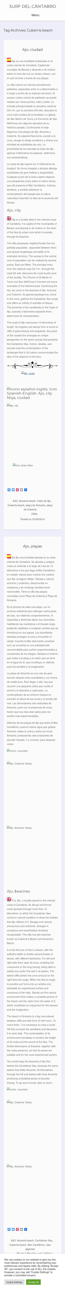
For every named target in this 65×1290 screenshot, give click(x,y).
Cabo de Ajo (44, 501)
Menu (35, 15)
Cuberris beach (16, 505)
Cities (34, 513)
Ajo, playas (32, 546)
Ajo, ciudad (32, 49)
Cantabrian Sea (43, 1240)
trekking (48, 1253)
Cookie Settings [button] (14, 1282)
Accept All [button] (33, 1282)
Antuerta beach (27, 501)
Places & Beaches (27, 1253)
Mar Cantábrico (36, 1244)
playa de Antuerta (35, 505)
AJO (15, 501)
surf (40, 1253)
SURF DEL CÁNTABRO (32, 6)
